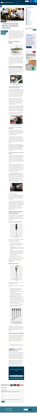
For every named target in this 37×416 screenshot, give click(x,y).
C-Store (28, 9)
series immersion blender (16, 83)
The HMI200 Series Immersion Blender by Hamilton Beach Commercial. (16, 237)
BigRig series (18, 321)
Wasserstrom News (29, 23)
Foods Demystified (29, 12)
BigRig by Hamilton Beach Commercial (16, 124)
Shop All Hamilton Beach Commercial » (16, 344)
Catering (28, 10)
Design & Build (29, 11)
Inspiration (17, 3)
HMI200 (12, 83)
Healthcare (28, 14)
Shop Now (19, 1)
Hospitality (28, 15)
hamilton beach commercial (3, 31)
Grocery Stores (29, 13)
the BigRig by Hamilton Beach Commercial (15, 279)
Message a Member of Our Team (30, 36)
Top (35, 414)
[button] (1, 6)
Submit (16, 378)
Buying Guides (29, 8)
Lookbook (3, 21)
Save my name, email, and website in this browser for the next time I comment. (11, 399)
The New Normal (29, 22)
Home (16, 1)
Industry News (29, 16)
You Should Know (29, 24)
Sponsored (28, 21)
